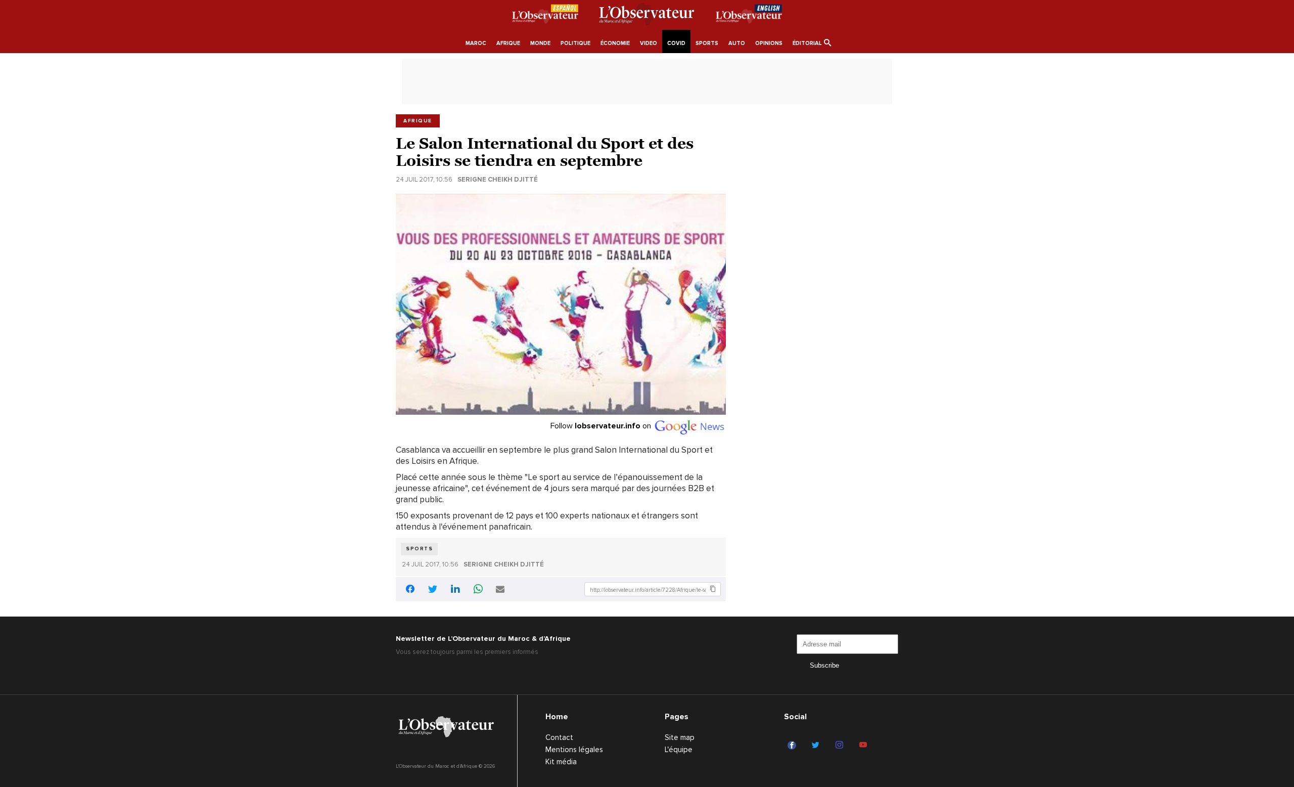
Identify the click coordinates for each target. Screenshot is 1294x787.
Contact (559, 737)
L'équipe (678, 749)
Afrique (417, 121)
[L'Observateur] (545, 15)
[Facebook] (793, 745)
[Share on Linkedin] (455, 590)
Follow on (601, 426)
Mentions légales (574, 749)
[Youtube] (864, 745)
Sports (419, 549)
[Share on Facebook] (410, 590)
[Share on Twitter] (432, 590)
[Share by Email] (500, 590)
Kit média (561, 761)
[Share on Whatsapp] (478, 590)
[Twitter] (817, 745)
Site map (680, 737)
